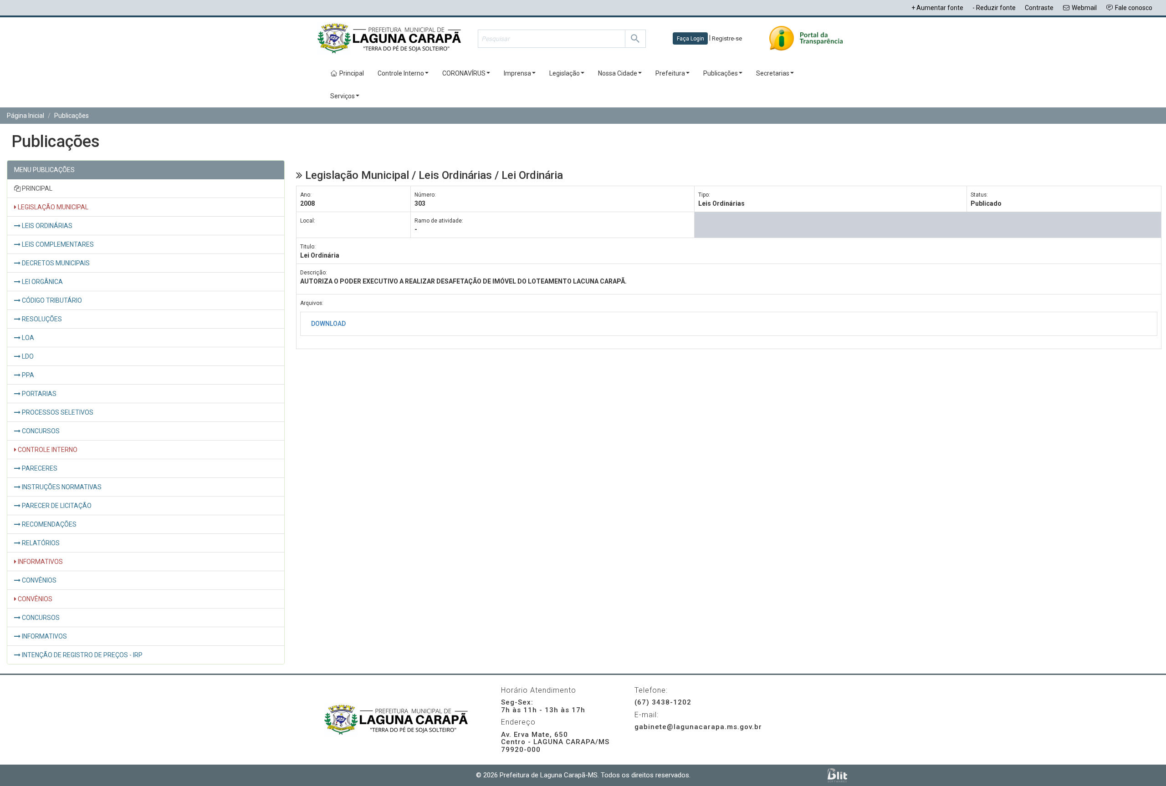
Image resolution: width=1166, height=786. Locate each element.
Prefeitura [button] (670, 73)
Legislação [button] (564, 73)
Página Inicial (25, 115)
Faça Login (690, 38)
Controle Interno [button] (401, 73)
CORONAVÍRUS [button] (464, 73)
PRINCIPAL (36, 188)
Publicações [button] (720, 73)
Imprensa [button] (517, 73)
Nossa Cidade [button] (617, 73)
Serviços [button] (342, 96)
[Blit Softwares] (837, 775)
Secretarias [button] (772, 73)
